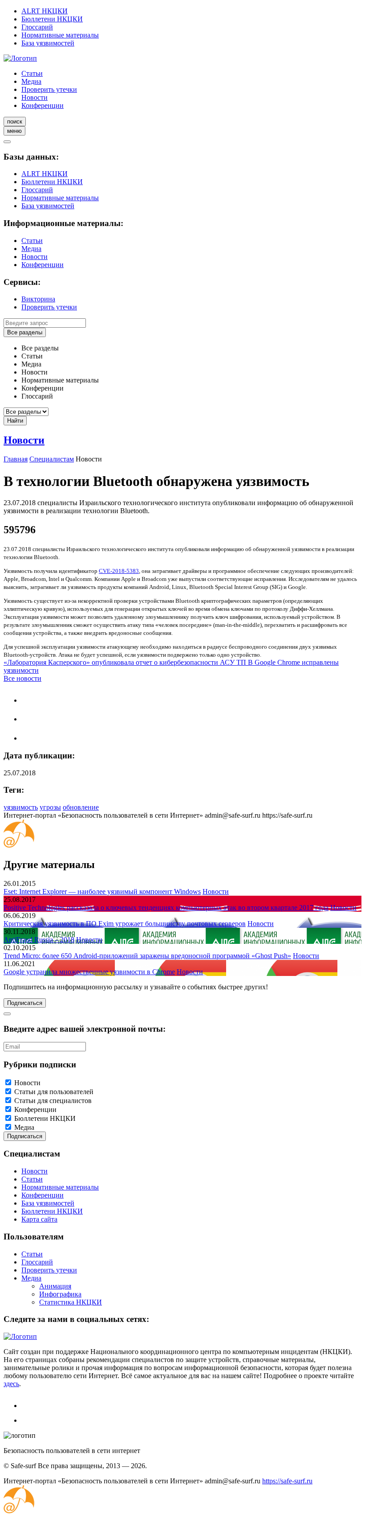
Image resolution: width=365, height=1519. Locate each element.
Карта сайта (39, 1219)
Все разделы (24, 332)
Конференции (42, 105)
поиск (14, 121)
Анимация (55, 1286)
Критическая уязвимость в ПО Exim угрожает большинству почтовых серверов (125, 923)
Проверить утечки (49, 89)
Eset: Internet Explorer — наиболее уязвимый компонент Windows (102, 891)
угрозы (50, 807)
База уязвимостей (47, 43)
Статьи (32, 73)
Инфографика (60, 1294)
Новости (34, 97)
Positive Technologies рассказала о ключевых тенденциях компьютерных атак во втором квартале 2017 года (166, 907)
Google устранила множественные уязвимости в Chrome (89, 972)
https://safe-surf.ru (287, 1481)
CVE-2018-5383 (119, 571)
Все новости (22, 678)
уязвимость (21, 807)
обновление (81, 807)
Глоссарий (37, 27)
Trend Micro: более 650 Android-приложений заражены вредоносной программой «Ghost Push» (147, 955)
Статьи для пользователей (53, 1091)
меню (14, 131)
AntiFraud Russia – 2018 (39, 939)
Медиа (31, 81)
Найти (15, 420)
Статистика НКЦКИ (70, 1302)
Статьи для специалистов (53, 1100)
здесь (11, 1383)
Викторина (38, 299)
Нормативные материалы (60, 35)
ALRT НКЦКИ (44, 11)
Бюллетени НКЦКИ (52, 19)
